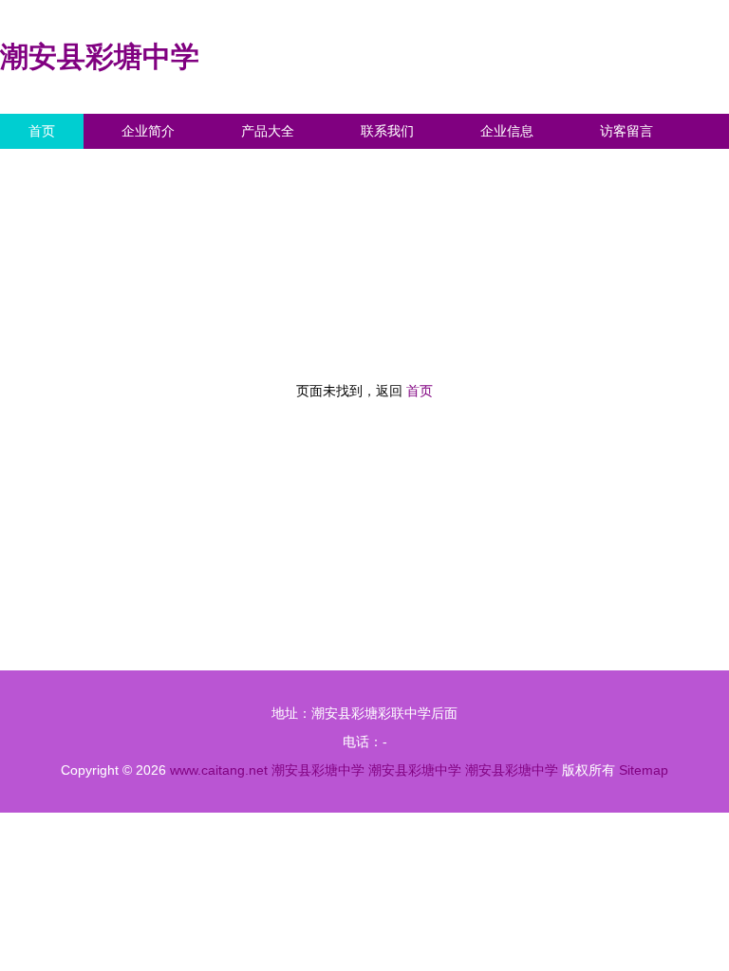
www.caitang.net (219, 770)
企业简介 (148, 130)
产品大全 (267, 130)
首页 (41, 130)
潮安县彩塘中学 (99, 56)
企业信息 (506, 130)
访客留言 (626, 130)
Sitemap (643, 770)
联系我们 (387, 130)
